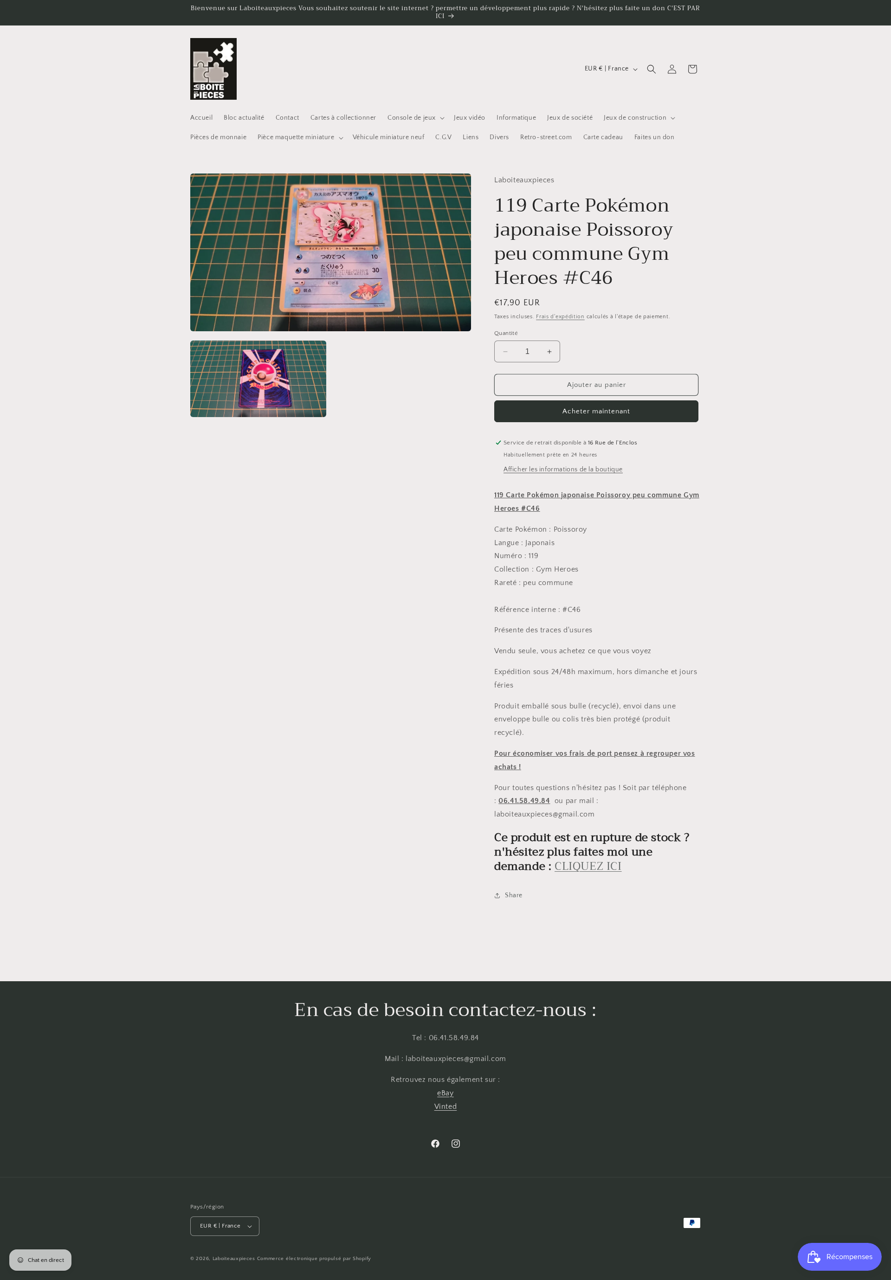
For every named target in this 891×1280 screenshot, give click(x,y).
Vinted (445, 1106)
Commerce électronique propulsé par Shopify (314, 1258)
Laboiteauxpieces (234, 1258)
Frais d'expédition (560, 317)
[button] (415, 118)
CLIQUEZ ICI (588, 866)
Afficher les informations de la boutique (563, 469)
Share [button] (514, 895)
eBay (445, 1093)
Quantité (506, 333)
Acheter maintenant (596, 411)
